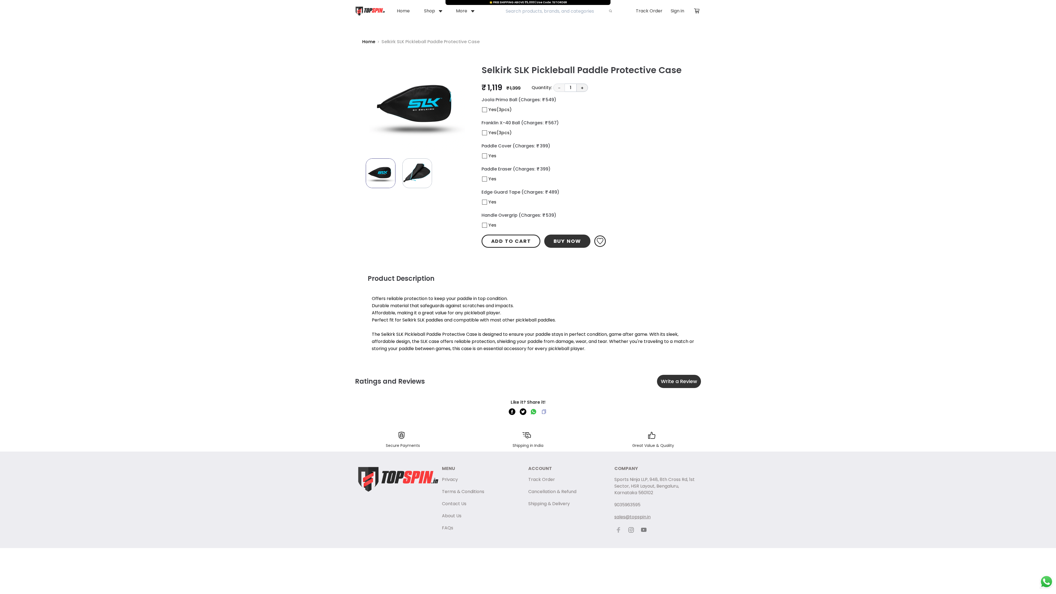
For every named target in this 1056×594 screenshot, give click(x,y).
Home (368, 41)
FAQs (447, 528)
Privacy (450, 479)
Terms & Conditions (463, 491)
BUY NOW (567, 241)
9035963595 (627, 505)
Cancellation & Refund (552, 491)
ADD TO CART (511, 241)
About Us (451, 516)
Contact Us (454, 504)
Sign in (677, 11)
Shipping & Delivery (549, 504)
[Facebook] (618, 530)
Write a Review (679, 381)
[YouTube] (644, 530)
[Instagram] (631, 530)
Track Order (649, 11)
